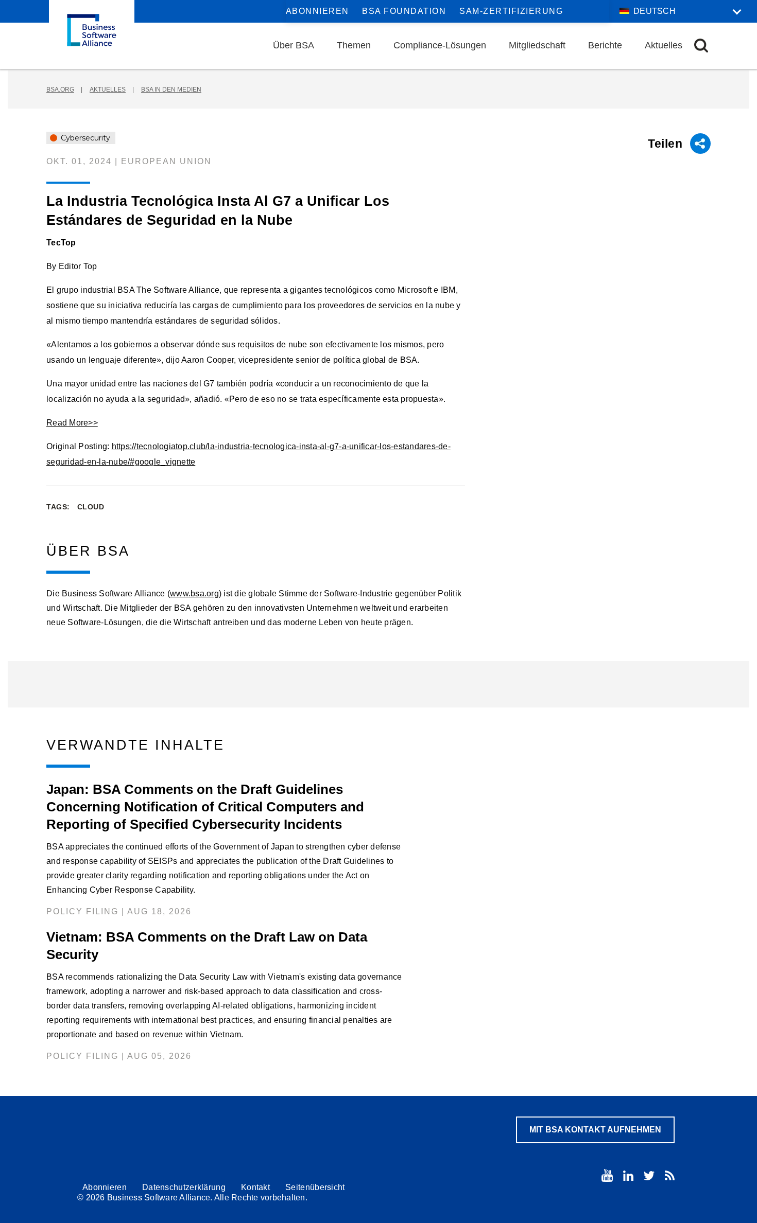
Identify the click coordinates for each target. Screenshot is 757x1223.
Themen (354, 45)
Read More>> (72, 422)
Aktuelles (663, 45)
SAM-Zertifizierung (511, 11)
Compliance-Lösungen (439, 45)
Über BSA (293, 45)
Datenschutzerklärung (184, 1187)
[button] (701, 45)
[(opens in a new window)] (607, 1175)
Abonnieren (317, 11)
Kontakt (255, 1187)
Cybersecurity (84, 138)
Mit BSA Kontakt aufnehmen (595, 1129)
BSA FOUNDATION (404, 11)
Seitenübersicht (315, 1187)
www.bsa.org (194, 593)
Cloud (91, 507)
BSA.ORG (60, 89)
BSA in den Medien (171, 89)
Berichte (605, 45)
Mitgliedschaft (537, 45)
